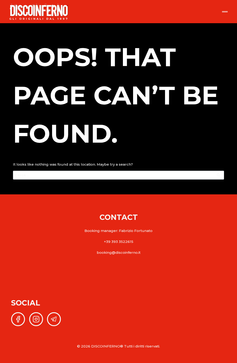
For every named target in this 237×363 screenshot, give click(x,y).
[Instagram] (36, 319)
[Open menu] (225, 12)
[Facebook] (18, 319)
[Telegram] (54, 319)
